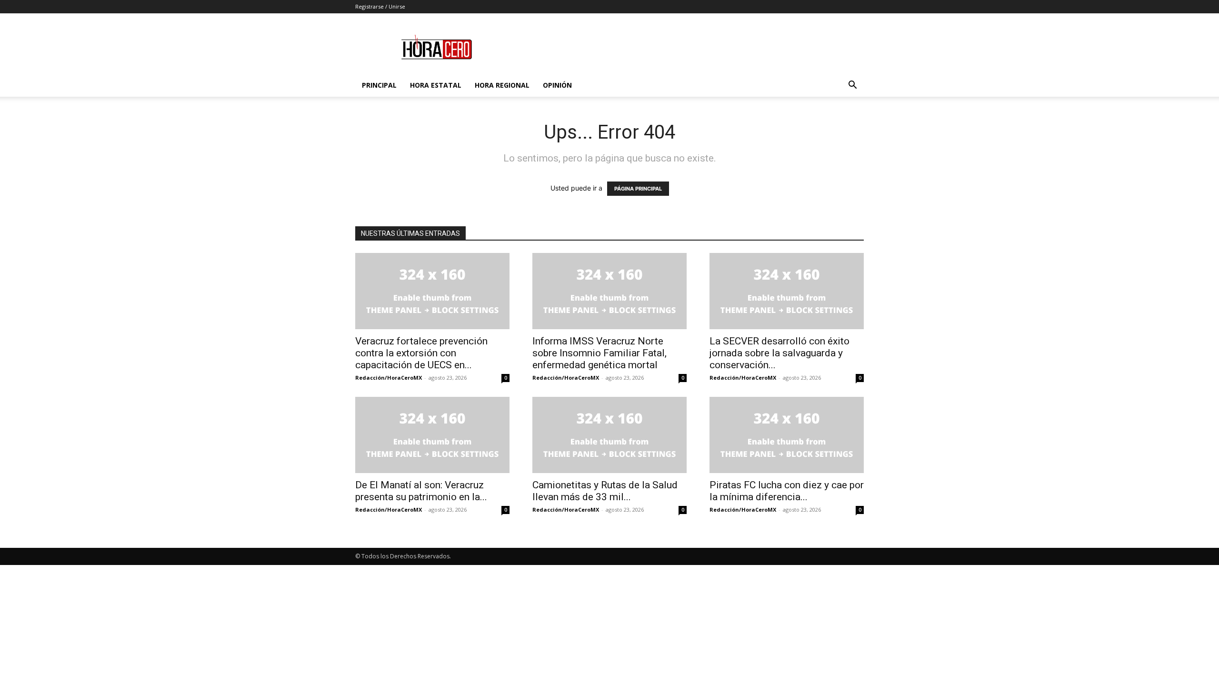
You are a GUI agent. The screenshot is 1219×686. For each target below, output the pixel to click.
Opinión (557, 85)
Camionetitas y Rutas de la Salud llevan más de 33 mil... (605, 491)
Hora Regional (502, 85)
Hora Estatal (435, 85)
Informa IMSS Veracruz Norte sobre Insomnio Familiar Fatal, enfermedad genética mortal (599, 353)
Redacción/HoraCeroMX (388, 377)
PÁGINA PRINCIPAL (638, 188)
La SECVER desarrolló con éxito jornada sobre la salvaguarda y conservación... (779, 353)
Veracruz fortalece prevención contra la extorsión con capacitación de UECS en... (421, 353)
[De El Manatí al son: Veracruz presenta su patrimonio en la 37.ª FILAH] (432, 435)
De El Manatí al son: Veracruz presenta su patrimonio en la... (421, 491)
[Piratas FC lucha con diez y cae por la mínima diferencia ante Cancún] (786, 435)
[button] (852, 86)
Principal (379, 85)
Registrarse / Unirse (380, 6)
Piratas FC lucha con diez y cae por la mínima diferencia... (786, 491)
